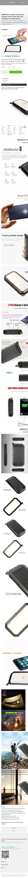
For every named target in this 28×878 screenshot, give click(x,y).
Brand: (3, 80)
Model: (3, 78)
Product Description (6, 84)
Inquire (5, 72)
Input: (3, 81)
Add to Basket (16, 72)
